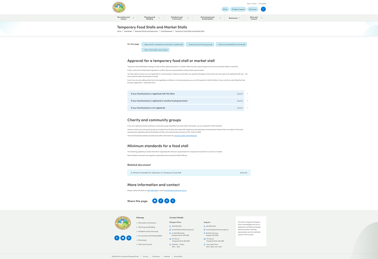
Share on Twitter (172, 200)
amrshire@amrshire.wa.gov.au (175, 190)
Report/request (239, 9)
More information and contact (155, 50)
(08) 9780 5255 (152, 190)
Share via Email (154, 200)
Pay (226, 9)
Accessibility (262, 4)
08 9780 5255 (176, 226)
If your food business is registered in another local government (187, 100)
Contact (254, 9)
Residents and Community (177, 18)
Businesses (233, 18)
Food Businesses (166, 31)
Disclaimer (156, 256)
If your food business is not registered (187, 107)
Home (119, 31)
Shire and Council (254, 18)
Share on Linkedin (166, 200)
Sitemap (167, 256)
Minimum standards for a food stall (231, 44)
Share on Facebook (160, 200)
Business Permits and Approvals (146, 31)
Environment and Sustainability (207, 18)
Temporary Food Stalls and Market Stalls (189, 31)
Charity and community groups (200, 44)
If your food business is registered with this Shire (187, 93)
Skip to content (252, 4)
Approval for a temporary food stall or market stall (163, 44)
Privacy (145, 256)
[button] (263, 9)
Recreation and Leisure (123, 18)
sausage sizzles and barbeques (185, 136)
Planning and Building (149, 18)
